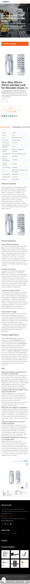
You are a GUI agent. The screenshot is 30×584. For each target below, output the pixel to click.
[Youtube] (8, 524)
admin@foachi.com (8, 516)
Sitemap (13, 578)
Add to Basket (10, 111)
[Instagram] (11, 524)
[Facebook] (2, 524)
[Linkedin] (5, 524)
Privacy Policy (20, 578)
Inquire (10, 108)
